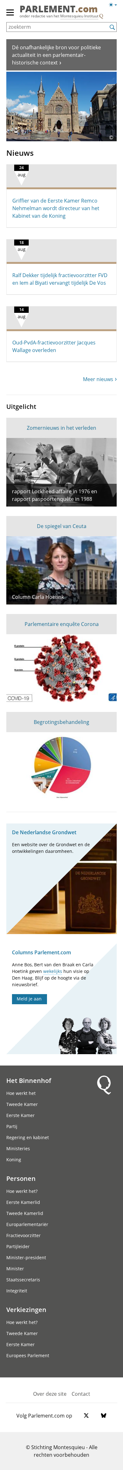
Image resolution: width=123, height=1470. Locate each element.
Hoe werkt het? (22, 1191)
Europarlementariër (27, 1224)
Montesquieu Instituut (79, 16)
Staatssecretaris (23, 1280)
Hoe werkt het (21, 1093)
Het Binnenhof (28, 1080)
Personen (21, 1178)
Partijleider (18, 1246)
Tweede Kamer (22, 1104)
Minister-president (26, 1257)
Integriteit (16, 1291)
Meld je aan (29, 999)
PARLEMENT (59, 9)
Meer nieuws (98, 379)
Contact (81, 1393)
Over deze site (50, 1393)
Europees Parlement (27, 1355)
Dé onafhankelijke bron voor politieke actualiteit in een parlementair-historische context (56, 55)
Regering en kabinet (27, 1137)
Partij (11, 1126)
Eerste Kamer (20, 1115)
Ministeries (18, 1148)
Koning (13, 1160)
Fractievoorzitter (23, 1235)
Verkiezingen (26, 1309)
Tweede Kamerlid (24, 1213)
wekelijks (52, 971)
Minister (15, 1269)
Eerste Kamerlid (23, 1202)
